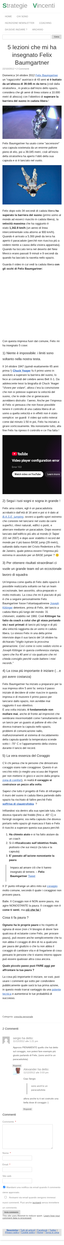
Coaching (45, 23)
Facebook (42, 1230)
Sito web (6, 1176)
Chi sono (22, 16)
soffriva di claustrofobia (18, 804)
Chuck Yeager (22, 370)
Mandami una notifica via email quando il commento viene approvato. (31, 1190)
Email (6, 1164)
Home (8, 16)
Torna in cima (52, 1232)
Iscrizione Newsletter (19, 23)
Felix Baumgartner (46, 75)
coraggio (52, 886)
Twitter (52, 1230)
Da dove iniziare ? (16, 29)
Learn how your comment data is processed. (31, 1216)
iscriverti (36, 1202)
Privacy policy (12, 1232)
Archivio (37, 29)
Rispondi (17, 1066)
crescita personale (23, 1016)
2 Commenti (22, 68)
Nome (6, 1153)
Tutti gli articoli (27, 1230)
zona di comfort (11, 780)
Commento (9, 1121)
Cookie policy (28, 1232)
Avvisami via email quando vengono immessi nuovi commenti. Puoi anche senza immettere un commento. (30, 1202)
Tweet (31, 876)
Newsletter (12, 1230)
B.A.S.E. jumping (12, 516)
